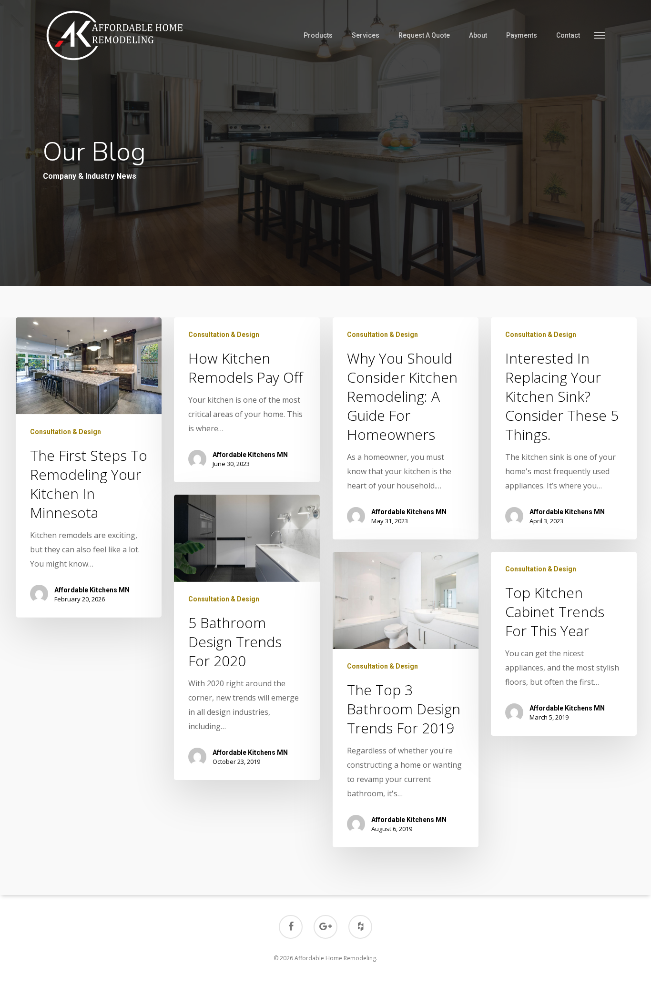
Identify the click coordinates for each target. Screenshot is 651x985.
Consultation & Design (65, 431)
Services (365, 35)
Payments (521, 35)
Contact (568, 35)
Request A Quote (424, 35)
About (478, 35)
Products (318, 35)
